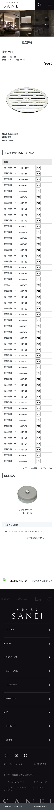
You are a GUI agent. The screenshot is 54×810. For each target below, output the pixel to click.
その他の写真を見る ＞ (42, 580)
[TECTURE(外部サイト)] (26, 755)
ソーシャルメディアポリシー (17, 782)
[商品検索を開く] (39, 5)
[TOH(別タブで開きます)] (35, 599)
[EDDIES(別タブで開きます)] (20, 599)
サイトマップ (40, 782)
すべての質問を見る (35, 537)
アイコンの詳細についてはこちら (38, 468)
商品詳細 (8, 167)
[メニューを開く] (49, 5)
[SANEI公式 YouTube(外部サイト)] (16, 755)
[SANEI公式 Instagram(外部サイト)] (7, 755)
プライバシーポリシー (14, 763)
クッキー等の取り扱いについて (18, 774)
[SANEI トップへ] (27, 613)
